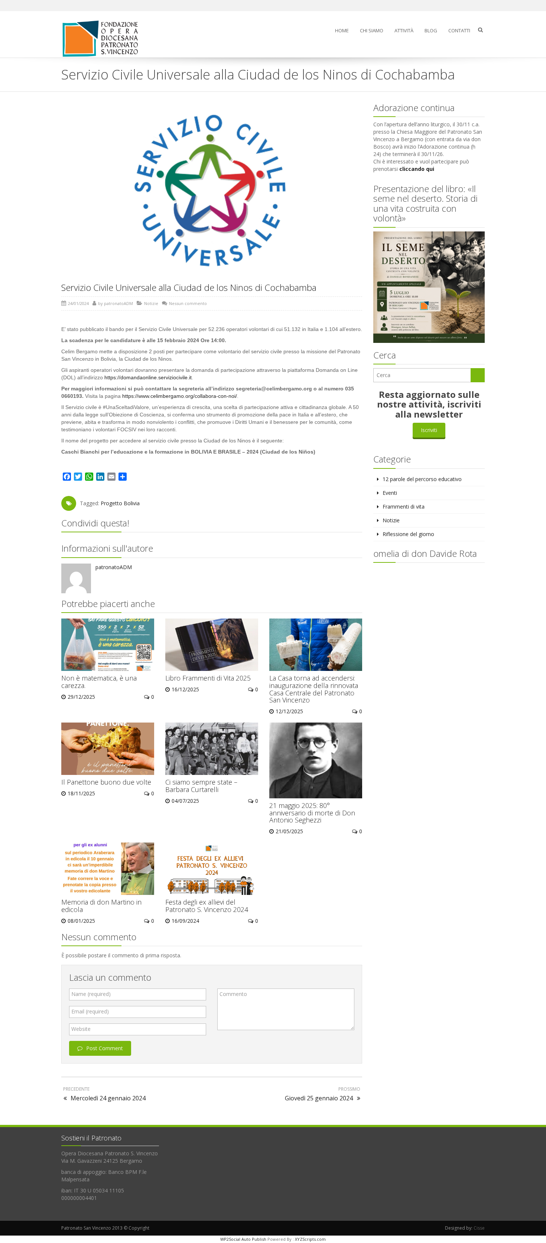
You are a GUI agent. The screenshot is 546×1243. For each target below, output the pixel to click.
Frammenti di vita (404, 506)
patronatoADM (118, 303)
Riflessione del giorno (408, 534)
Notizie (151, 303)
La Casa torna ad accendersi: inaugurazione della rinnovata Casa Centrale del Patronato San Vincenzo (313, 689)
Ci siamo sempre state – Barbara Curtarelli (201, 786)
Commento (233, 993)
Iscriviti (429, 430)
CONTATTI (459, 30)
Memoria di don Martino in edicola (101, 906)
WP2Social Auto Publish (243, 1239)
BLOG (431, 30)
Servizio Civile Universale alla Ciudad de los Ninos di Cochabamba (188, 287)
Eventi (390, 492)
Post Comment (104, 1048)
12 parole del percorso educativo (422, 479)
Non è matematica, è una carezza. (99, 682)
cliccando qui (416, 168)
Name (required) (91, 993)
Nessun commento (188, 303)
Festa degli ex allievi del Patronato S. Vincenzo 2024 (206, 906)
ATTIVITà (403, 30)
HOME (342, 30)
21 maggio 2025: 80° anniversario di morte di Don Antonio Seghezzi (312, 813)
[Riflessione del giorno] (103, 39)
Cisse (479, 1228)
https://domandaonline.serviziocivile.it (148, 377)
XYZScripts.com (310, 1239)
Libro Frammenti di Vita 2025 (208, 678)
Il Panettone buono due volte (106, 782)
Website (81, 1028)
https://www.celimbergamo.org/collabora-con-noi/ (179, 396)
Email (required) (90, 1011)
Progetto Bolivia (120, 503)
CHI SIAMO (371, 30)
